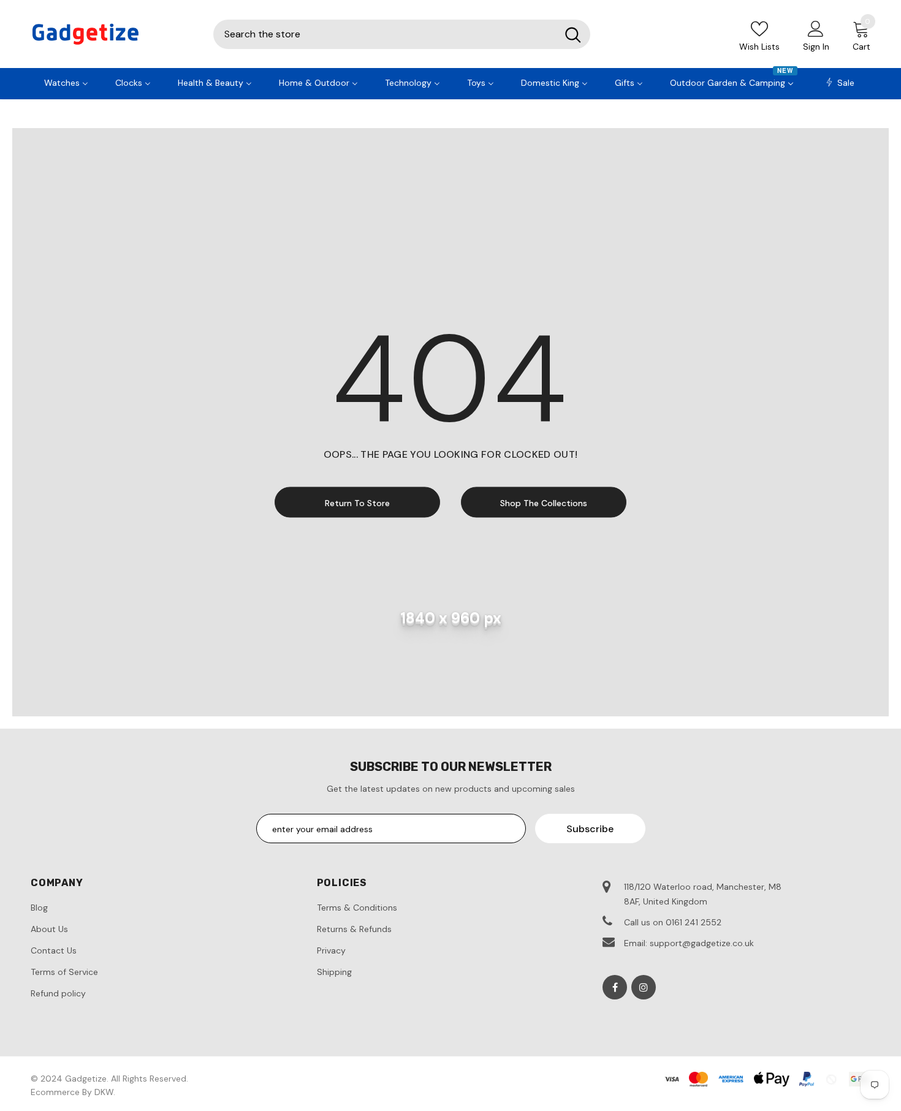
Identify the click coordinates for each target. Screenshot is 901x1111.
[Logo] (113, 34)
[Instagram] (643, 987)
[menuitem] (66, 81)
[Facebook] (615, 987)
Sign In (816, 46)
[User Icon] (816, 28)
